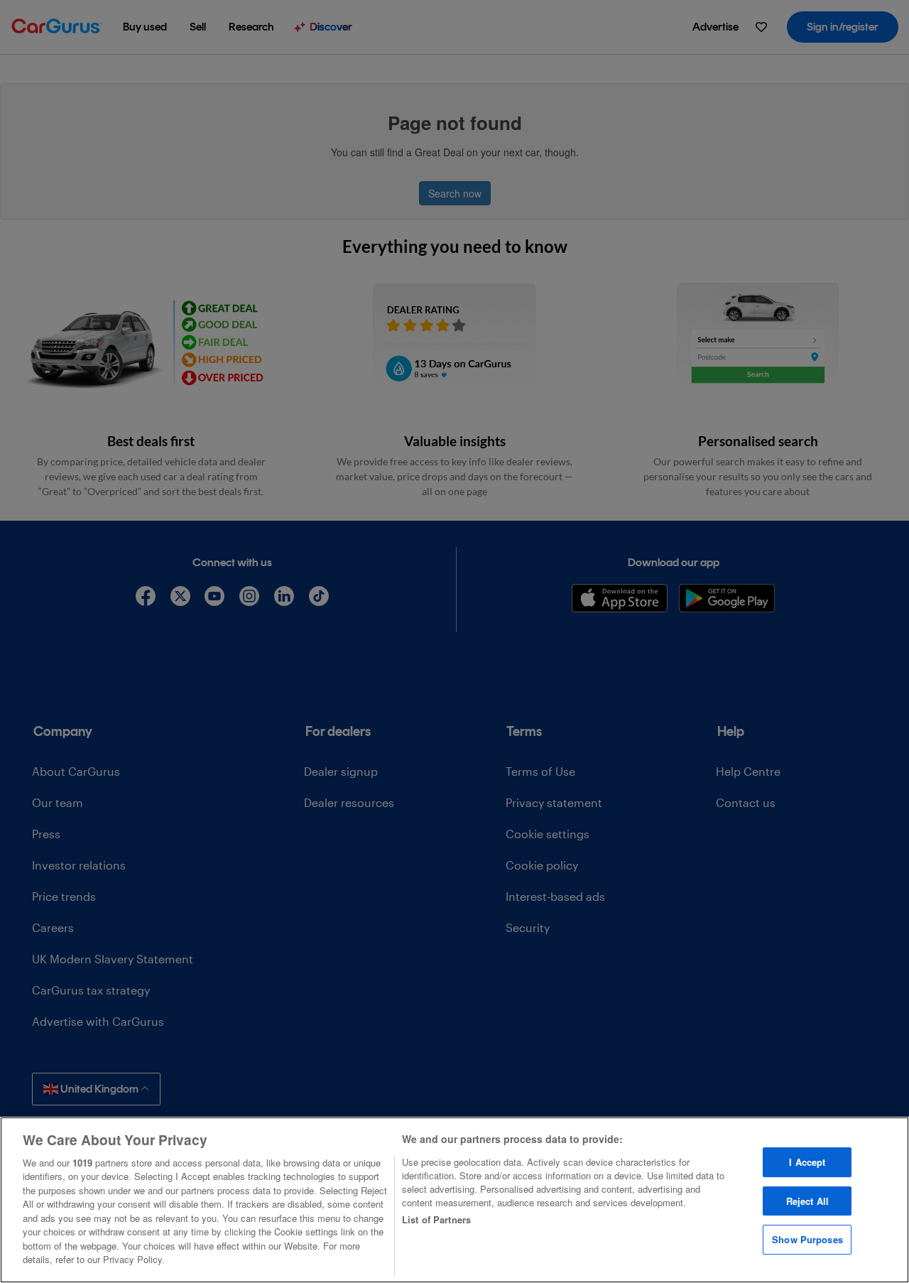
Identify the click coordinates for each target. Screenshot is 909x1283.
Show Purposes (807, 1239)
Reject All (807, 1201)
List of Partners (436, 1219)
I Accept (807, 1162)
